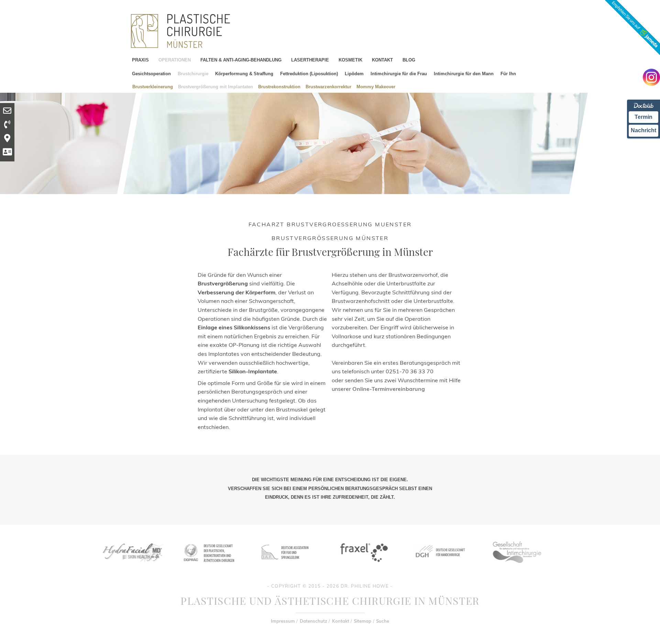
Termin (643, 117)
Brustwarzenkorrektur (328, 86)
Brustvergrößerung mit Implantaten (215, 86)
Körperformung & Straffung (244, 73)
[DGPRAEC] (208, 567)
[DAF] (285, 567)
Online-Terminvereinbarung (388, 388)
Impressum (283, 621)
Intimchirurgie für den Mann (464, 73)
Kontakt (340, 621)
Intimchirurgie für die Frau (399, 73)
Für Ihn (508, 73)
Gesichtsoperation (151, 73)
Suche (382, 621)
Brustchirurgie (193, 73)
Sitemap (362, 621)
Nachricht (643, 130)
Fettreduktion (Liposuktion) (309, 73)
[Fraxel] (362, 567)
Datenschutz (313, 621)
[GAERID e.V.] (516, 567)
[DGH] (439, 567)
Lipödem (354, 73)
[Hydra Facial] (131, 567)
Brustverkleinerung (152, 86)
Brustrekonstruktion (279, 86)
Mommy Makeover (375, 86)
